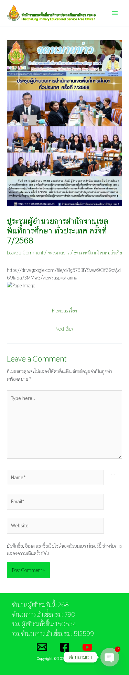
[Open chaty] (109, 658)
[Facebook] (65, 647)
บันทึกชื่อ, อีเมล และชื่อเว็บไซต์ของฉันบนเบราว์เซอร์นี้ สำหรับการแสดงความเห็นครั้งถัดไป (64, 549)
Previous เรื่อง (64, 310)
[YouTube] (87, 647)
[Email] (42, 647)
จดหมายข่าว (58, 252)
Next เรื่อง (64, 328)
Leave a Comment (25, 252)
